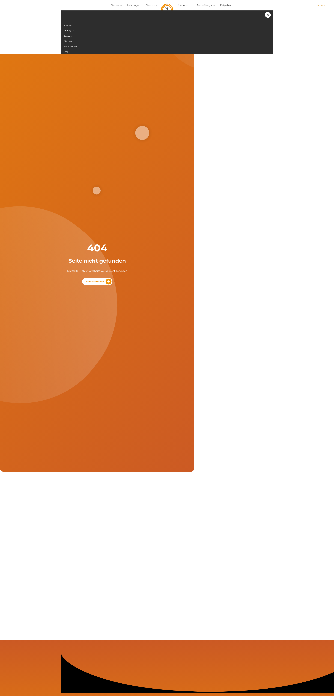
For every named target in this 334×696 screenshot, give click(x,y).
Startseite (116, 5)
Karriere (320, 5)
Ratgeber (225, 5)
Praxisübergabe (205, 5)
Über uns (182, 5)
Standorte (151, 5)
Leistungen (133, 5)
